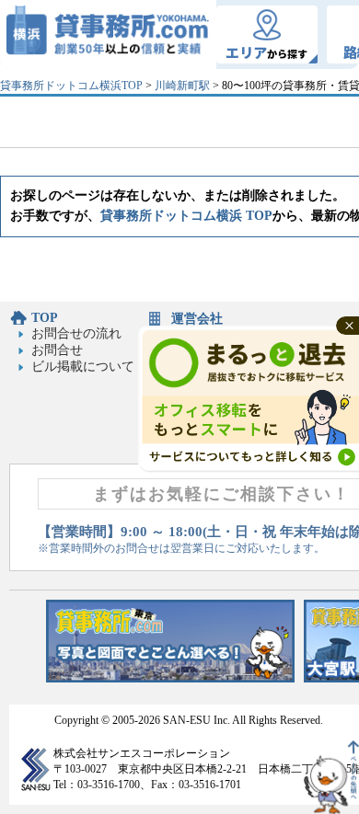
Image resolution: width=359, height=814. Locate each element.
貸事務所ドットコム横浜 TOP (186, 216)
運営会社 (197, 319)
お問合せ (57, 350)
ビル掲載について (82, 366)
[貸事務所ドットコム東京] (170, 678)
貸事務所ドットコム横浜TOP (71, 85)
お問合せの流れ (76, 333)
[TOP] (108, 34)
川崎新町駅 (182, 85)
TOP (44, 318)
